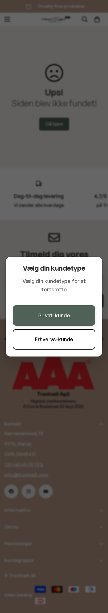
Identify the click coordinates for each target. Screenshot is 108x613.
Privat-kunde (54, 315)
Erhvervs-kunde (54, 339)
